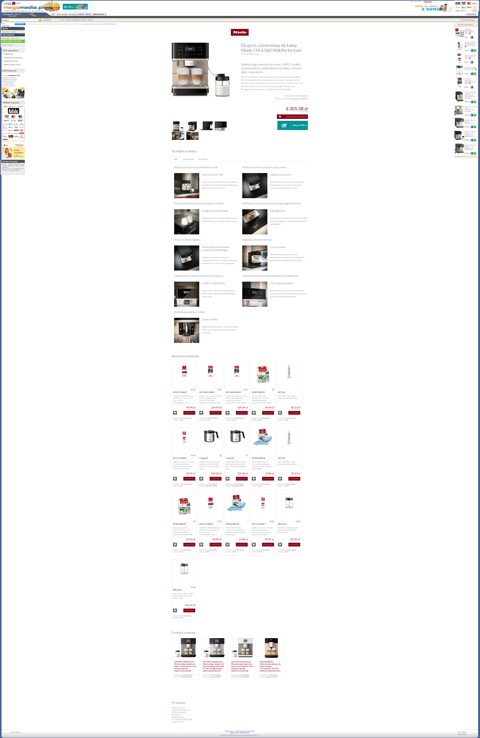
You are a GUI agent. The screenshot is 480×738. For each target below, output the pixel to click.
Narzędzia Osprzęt (8, 84)
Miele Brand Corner (48, 24)
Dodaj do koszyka (296, 116)
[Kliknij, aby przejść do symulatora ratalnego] (292, 129)
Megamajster (428, 1)
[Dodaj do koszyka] (471, 37)
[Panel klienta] (20, 24)
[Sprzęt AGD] (51, 14)
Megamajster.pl (244, 732)
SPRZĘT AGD (8, 54)
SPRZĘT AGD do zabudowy (13, 57)
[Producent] (471, 14)
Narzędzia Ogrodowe (9, 85)
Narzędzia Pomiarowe (9, 81)
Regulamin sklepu (80, 20)
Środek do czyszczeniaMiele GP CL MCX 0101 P (470, 81)
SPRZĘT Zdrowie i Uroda (12, 64)
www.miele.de (178, 722)
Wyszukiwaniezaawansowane (47, 20)
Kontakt (68, 20)
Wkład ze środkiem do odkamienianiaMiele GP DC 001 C (470, 43)
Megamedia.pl (234, 732)
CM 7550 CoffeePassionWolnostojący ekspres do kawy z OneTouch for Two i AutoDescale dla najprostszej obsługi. (185, 666)
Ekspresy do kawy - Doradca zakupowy (65, 24)
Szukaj (5, 20)
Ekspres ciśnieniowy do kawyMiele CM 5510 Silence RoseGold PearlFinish (470, 95)
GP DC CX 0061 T (180, 392)
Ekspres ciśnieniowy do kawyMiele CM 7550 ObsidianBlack (470, 147)
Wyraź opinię (462, 732)
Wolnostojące (80, 24)
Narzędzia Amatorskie (9, 77)
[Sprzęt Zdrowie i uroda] (84, 14)
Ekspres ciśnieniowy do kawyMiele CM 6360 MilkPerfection (470, 134)
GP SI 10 (281, 392)
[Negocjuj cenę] (474, 50)
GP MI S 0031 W (258, 392)
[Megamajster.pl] (13, 98)
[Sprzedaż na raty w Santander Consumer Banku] (13, 158)
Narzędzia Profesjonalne (10, 79)
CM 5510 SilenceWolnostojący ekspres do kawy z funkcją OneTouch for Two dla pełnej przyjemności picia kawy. (270, 667)
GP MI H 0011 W (258, 458)
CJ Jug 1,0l (203, 458)
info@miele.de (178, 717)
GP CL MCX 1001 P (207, 392)
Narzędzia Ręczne (8, 82)
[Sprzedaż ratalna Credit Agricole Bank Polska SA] (75, 9)
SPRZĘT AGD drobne (11, 61)
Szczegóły (189, 413)
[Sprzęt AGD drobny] (72, 14)
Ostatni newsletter (468, 20)
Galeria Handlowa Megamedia (34, 24)
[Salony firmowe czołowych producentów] (98, 14)
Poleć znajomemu (16, 732)
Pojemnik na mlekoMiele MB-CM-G (470, 68)
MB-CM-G (282, 524)
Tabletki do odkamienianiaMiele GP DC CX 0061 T (469, 31)
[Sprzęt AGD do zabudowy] (62, 14)
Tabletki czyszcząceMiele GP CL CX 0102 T (470, 57)
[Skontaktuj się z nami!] (32, 15)
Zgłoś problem (462, 734)
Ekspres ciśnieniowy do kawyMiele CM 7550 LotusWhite (470, 109)
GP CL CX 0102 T (180, 458)
